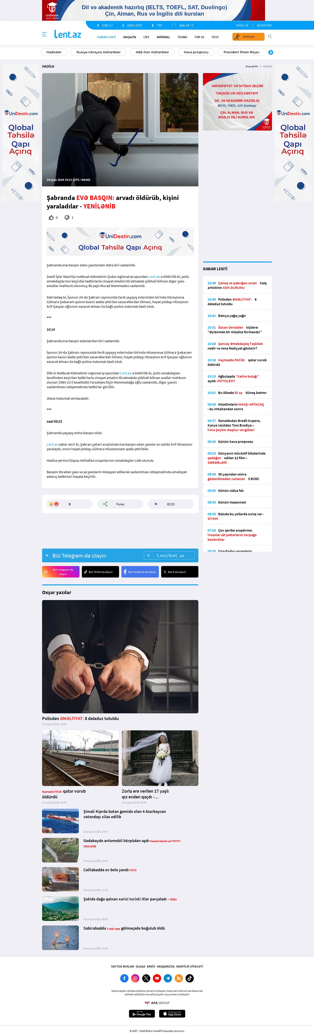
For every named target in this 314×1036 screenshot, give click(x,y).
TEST (215, 37)
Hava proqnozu (196, 52)
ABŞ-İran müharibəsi (152, 52)
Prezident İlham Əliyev (242, 52)
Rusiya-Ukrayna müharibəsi (98, 52)
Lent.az (154, 276)
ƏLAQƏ (140, 966)
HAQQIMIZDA (166, 966)
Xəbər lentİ (106, 37)
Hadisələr (53, 52)
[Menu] (44, 34)
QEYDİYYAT (264, 25)
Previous (43, 52)
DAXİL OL (242, 25)
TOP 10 (199, 37)
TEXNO (182, 37)
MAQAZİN (129, 37)
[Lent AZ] (67, 34)
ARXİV (151, 966)
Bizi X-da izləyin (177, 572)
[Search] (270, 36)
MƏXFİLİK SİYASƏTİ (189, 966)
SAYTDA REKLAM (122, 966)
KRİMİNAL (163, 37)
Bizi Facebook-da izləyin (142, 572)
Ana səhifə (252, 66)
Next (271, 52)
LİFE (146, 37)
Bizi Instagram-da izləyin (63, 572)
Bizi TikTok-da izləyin (101, 572)
